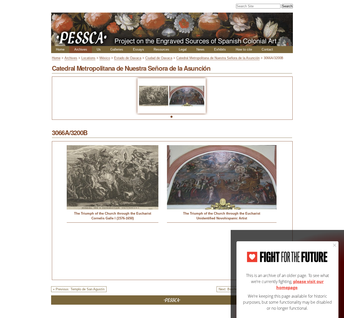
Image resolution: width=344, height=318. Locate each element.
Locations (88, 58)
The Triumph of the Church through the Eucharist (112, 213)
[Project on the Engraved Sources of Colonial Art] (172, 44)
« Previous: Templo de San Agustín (79, 289)
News (200, 49)
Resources (161, 49)
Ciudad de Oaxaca (158, 58)
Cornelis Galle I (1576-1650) (112, 218)
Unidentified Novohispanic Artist (221, 218)
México (104, 58)
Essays (138, 49)
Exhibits (220, 49)
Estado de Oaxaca (127, 58)
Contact (267, 49)
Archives (80, 49)
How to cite (244, 49)
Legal (183, 49)
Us (99, 49)
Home (60, 49)
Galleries (116, 49)
